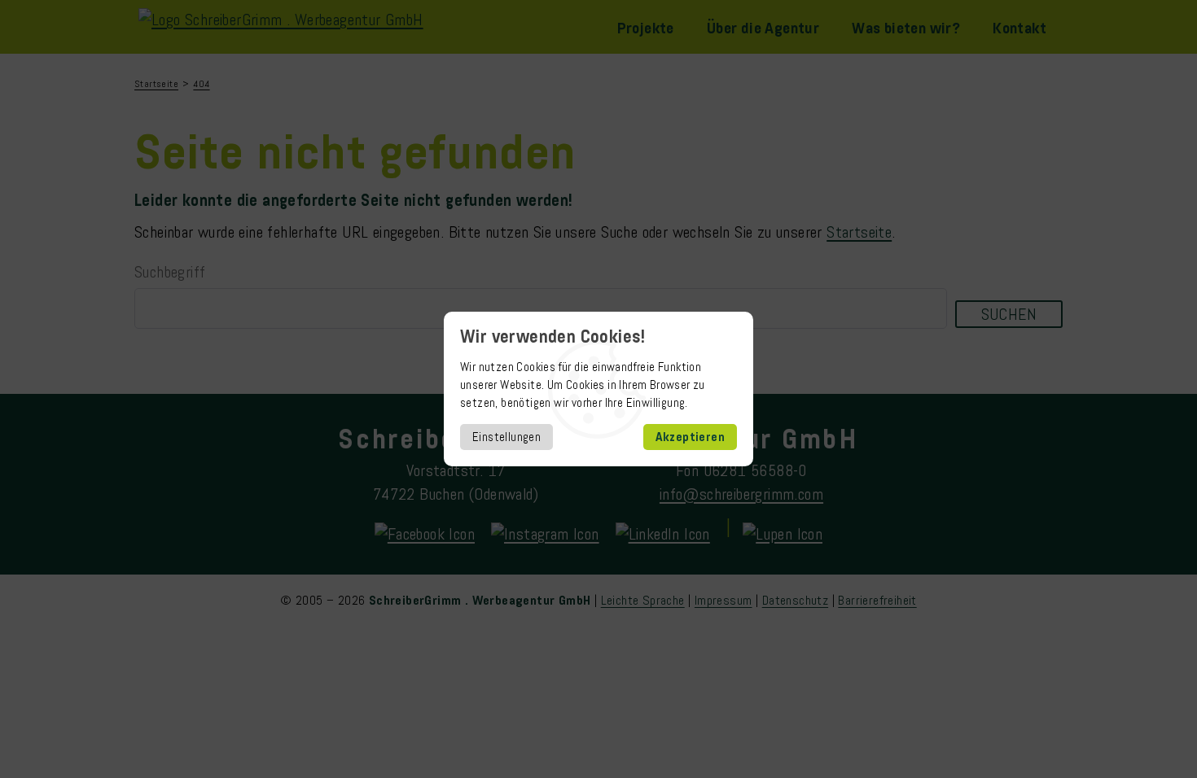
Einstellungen (506, 437)
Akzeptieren (690, 437)
